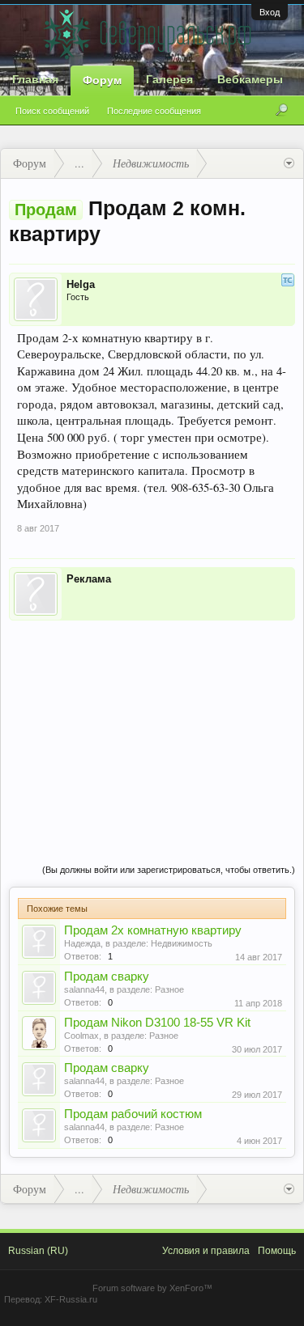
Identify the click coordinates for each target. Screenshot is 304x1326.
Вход (269, 12)
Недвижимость (181, 943)
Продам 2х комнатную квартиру (153, 930)
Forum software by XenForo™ (152, 1288)
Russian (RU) (38, 1250)
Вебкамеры (250, 79)
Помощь (277, 1250)
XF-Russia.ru (71, 1299)
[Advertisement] (152, 726)
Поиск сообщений (52, 111)
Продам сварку (106, 976)
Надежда (82, 943)
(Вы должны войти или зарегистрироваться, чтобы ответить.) (168, 870)
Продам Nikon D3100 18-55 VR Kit (157, 1022)
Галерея (169, 79)
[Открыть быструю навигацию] (289, 163)
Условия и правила (206, 1250)
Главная (35, 79)
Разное (169, 989)
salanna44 (84, 989)
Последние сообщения (154, 111)
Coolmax (81, 1035)
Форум (102, 80)
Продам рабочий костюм (133, 1114)
